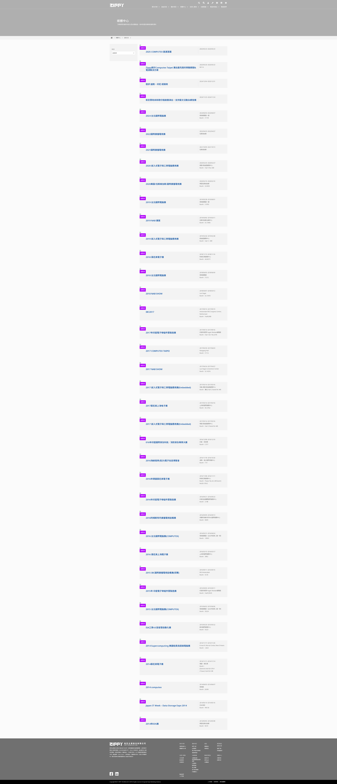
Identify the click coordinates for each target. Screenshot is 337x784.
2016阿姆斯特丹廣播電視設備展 (161, 517)
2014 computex (154, 687)
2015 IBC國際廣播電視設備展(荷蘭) (162, 572)
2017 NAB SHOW (154, 369)
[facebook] (217, 3)
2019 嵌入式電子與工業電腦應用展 (162, 238)
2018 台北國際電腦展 (156, 275)
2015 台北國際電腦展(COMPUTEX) (162, 609)
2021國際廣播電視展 (155, 149)
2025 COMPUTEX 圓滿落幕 (159, 51)
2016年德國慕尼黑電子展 (158, 478)
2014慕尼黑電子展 (154, 664)
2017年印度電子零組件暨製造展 (161, 332)
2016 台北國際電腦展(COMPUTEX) (162, 536)
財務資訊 (182, 762)
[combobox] (123, 53)
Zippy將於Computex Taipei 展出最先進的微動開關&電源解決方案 (171, 69)
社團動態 (206, 762)
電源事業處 (194, 752)
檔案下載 (219, 748)
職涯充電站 (213, 7)
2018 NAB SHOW (154, 293)
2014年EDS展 (152, 723)
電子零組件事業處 (196, 750)
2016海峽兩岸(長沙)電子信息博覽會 (162, 460)
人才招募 (210, 782)
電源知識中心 (183, 746)
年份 (113, 49)
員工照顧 (194, 767)
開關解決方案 (183, 748)
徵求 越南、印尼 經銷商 (157, 84)
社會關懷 (194, 763)
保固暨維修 (219, 750)
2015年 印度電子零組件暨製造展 (161, 590)
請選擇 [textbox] (115, 53)
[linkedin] (221, 3)
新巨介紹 (194, 746)
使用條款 (216, 782)
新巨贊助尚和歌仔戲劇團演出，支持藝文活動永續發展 (171, 99)
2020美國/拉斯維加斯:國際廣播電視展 (164, 183)
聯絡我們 (224, 7)
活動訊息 (126, 38)
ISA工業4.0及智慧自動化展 (158, 627)
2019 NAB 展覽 (153, 220)
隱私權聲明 (222, 782)
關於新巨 (173, 7)
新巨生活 (206, 760)
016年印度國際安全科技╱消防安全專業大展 (166, 442)
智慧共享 (206, 758)
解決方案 (155, 7)
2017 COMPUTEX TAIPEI (158, 350)
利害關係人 (194, 771)
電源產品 (206, 748)
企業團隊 (194, 748)
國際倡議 (194, 765)
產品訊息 (164, 7)
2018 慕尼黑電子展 (155, 257)
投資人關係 (193, 7)
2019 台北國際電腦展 (156, 202)
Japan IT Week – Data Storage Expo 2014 (166, 705)
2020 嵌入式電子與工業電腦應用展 (162, 165)
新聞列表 (219, 760)
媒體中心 (183, 7)
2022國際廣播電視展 (155, 134)
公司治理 (182, 758)
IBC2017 (150, 311)
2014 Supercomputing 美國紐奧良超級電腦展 (168, 645)
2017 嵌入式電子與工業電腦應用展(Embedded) (168, 387)
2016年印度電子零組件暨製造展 (161, 499)
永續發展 (203, 7)
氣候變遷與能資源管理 (196, 760)
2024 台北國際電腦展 (156, 115)
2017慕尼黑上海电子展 (157, 405)
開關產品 (206, 746)
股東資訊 (182, 760)
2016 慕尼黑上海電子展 (157, 554)
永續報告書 (194, 758)
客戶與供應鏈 (195, 769)
